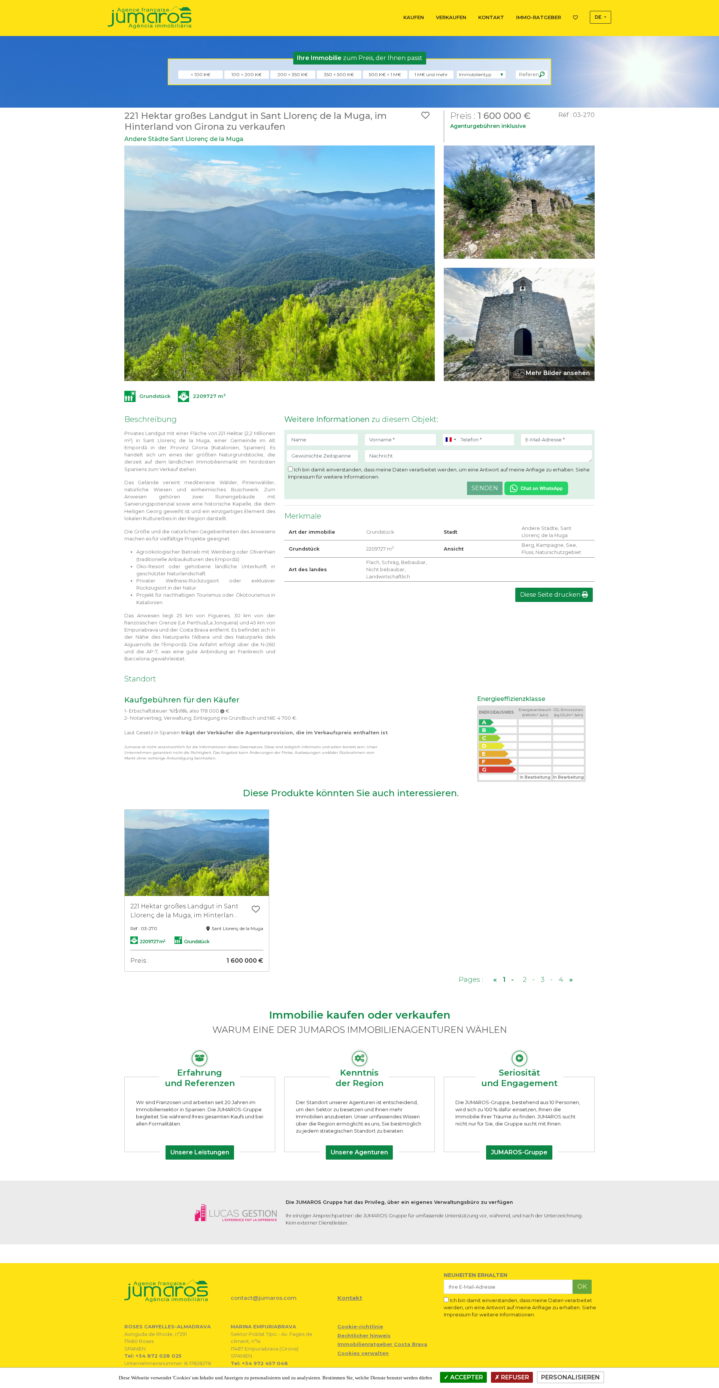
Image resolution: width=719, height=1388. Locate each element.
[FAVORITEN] (575, 16)
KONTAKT (491, 17)
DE (599, 17)
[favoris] (255, 910)
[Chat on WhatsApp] (536, 487)
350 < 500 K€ (339, 74)
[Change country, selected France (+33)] (450, 440)
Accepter (466, 1377)
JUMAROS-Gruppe (519, 1152)
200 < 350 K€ (292, 74)
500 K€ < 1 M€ (385, 74)
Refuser (514, 1377)
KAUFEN (413, 17)
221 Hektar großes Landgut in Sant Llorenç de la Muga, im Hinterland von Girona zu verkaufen (184, 911)
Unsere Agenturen (359, 1152)
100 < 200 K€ (246, 74)
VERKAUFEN (451, 17)
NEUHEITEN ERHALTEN (475, 1275)
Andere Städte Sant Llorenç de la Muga (183, 139)
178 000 (210, 711)
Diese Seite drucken (551, 594)
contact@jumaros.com (264, 1297)
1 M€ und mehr (431, 74)
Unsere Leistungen (199, 1152)
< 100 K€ (200, 74)
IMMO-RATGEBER (538, 17)
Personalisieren (570, 1377)
